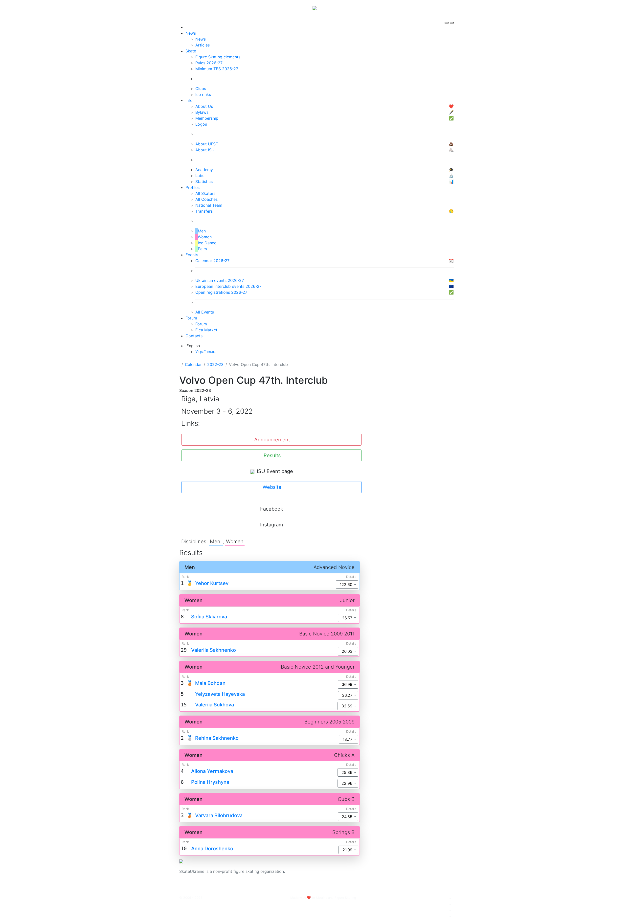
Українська (206, 351)
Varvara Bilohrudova (219, 815)
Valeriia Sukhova (214, 705)
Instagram (271, 525)
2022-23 (215, 364)
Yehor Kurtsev (211, 583)
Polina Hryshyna (210, 782)
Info (189, 100)
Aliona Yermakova (212, 771)
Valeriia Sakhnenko (213, 650)
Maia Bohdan (210, 683)
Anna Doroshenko (212, 849)
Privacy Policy (404, 874)
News (190, 33)
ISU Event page (274, 471)
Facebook (271, 509)
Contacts (194, 335)
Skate (190, 50)
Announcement (272, 440)
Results (272, 455)
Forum (191, 317)
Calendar (193, 364)
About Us (399, 868)
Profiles (192, 187)
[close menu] (452, 18)
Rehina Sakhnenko (217, 738)
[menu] (447, 18)
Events (191, 254)
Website (272, 487)
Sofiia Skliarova (209, 617)
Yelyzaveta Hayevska (220, 694)
